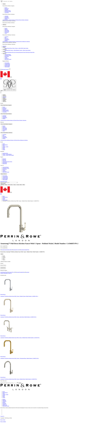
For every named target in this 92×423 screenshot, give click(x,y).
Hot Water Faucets (8, 11)
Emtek (24, 48)
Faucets (6, 7)
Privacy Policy (2, 419)
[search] (12, 182)
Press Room (7, 56)
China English (7, 66)
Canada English (7, 63)
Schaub (27, 48)
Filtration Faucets (7, 10)
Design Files (32, 52)
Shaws (13, 48)
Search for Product (3, 182)
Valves (6, 33)
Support (4, 51)
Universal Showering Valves (20, 52)
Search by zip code (3, 382)
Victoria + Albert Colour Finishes (25, 50)
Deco (5, 37)
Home (4, 196)
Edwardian (6, 17)
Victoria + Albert (18, 48)
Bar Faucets (7, 8)
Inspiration (4, 49)
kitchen (4, 94)
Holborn (6, 40)
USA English (7, 62)
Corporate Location (8, 55)
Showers (6, 29)
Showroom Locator (8, 59)
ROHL (22, 48)
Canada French (7, 64)
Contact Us (6, 58)
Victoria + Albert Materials (14, 50)
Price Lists (14, 52)
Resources (6, 52)
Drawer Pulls (7, 31)
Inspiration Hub (7, 50)
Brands (4, 47)
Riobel (6, 48)
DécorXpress (28, 52)
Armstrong (6, 16)
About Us (4, 53)
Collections (4, 46)
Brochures (10, 52)
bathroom (4, 24)
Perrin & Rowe (9, 48)
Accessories (7, 12)
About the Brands (8, 54)
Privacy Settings (3, 421)
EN (10, 192)
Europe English (7, 65)
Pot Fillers (6, 9)
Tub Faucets (7, 30)
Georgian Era (7, 39)
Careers (6, 57)
